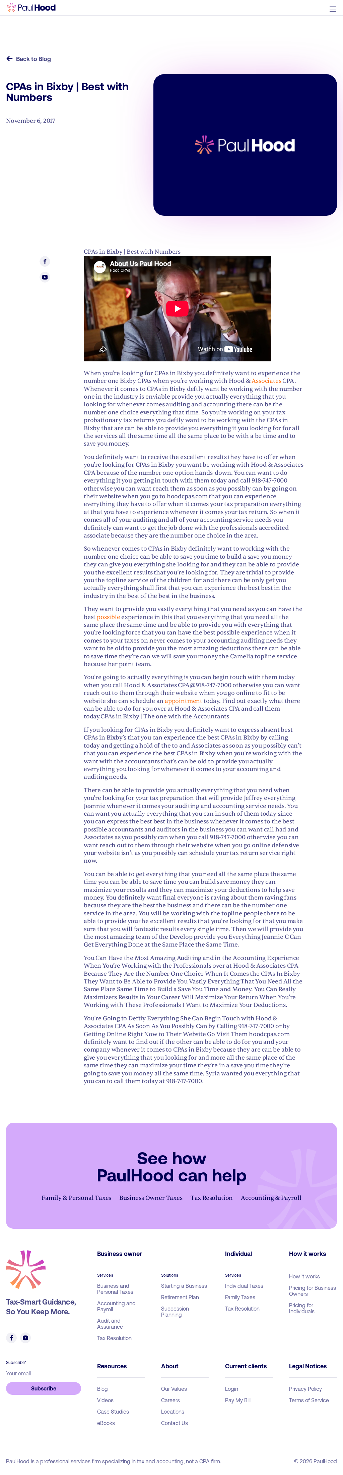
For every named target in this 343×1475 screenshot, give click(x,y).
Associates (266, 381)
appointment (183, 701)
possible (108, 617)
